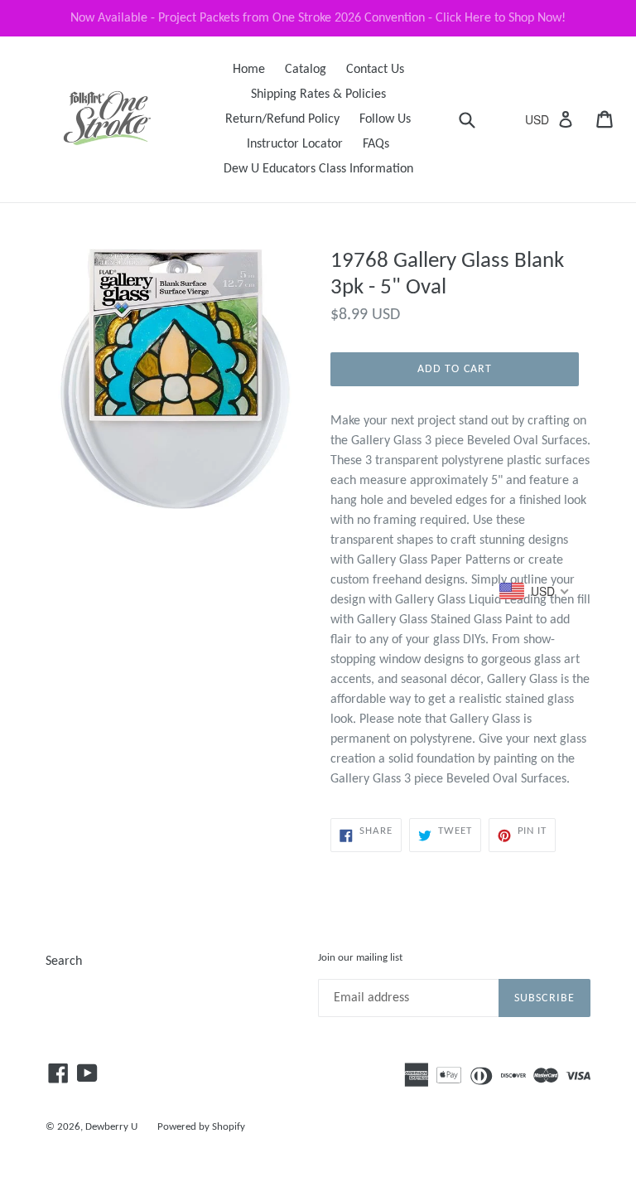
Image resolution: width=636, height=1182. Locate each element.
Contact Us (375, 69)
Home (249, 69)
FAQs (376, 144)
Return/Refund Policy (282, 119)
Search (64, 961)
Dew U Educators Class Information (318, 169)
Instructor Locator (295, 144)
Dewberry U (111, 1126)
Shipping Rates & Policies (318, 94)
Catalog (305, 69)
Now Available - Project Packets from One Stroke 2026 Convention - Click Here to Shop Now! (318, 18)
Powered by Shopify (201, 1126)
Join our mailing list (360, 957)
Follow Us (385, 119)
